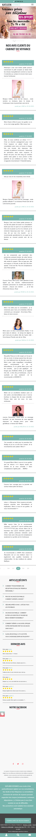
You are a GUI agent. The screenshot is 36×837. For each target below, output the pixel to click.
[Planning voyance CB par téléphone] (18, 22)
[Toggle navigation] (33, 5)
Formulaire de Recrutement (18, 820)
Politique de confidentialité (7, 827)
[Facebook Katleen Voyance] (13, 764)
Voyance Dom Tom (19, 827)
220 (28, 568)
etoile (10, 658)
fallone (10, 668)
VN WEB (18, 829)
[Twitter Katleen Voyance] (18, 764)
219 (23, 568)
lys (9, 677)
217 (13, 568)
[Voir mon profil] (6, 835)
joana (10, 649)
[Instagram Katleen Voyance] (22, 764)
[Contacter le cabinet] (29, 835)
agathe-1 (11, 686)
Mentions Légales (27, 824)
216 (8, 568)
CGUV (34, 824)
